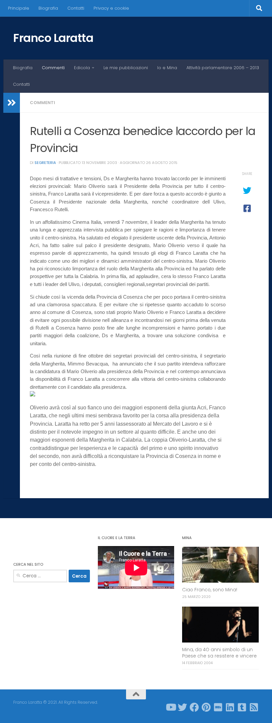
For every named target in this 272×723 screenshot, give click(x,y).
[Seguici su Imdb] (218, 707)
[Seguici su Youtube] (170, 707)
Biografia (48, 8)
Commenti (53, 68)
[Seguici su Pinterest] (206, 707)
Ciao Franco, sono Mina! (209, 590)
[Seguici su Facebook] (194, 707)
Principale (18, 8)
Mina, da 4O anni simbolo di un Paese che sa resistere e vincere (219, 653)
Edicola (82, 68)
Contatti (75, 8)
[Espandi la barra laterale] (11, 103)
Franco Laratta (53, 38)
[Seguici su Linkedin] (230, 707)
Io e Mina (167, 68)
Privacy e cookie (111, 8)
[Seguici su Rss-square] (254, 707)
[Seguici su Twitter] (182, 707)
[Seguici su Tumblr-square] (242, 707)
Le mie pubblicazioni (125, 68)
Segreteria (45, 162)
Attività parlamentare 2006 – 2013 (222, 68)
